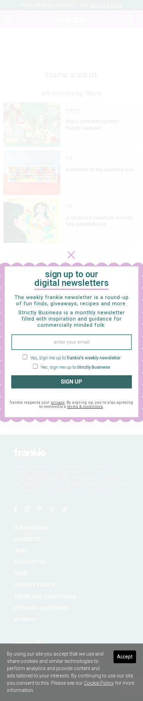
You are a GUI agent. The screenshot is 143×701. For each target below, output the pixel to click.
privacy (58, 402)
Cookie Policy (99, 683)
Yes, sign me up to (74, 357)
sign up (71, 381)
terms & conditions (85, 407)
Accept (125, 656)
